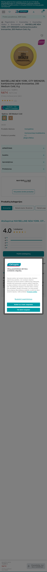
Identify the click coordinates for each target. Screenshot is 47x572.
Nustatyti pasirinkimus (23, 299)
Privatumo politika (32, 292)
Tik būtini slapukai (23, 310)
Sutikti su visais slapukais (23, 304)
